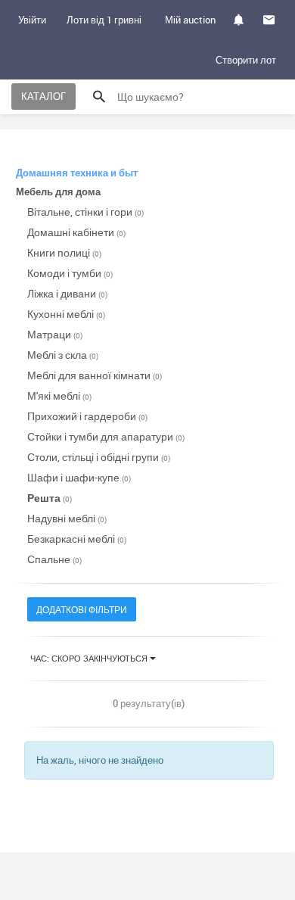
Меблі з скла (62, 354)
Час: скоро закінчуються (90, 658)
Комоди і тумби (70, 273)
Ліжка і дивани (67, 293)
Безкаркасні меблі (76, 538)
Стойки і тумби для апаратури (106, 436)
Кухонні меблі (66, 314)
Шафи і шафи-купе (79, 477)
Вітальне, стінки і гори (85, 211)
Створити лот (246, 60)
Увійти (32, 19)
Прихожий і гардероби (87, 416)
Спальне (54, 559)
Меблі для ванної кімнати (94, 375)
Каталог (43, 96)
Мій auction (190, 19)
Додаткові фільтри (81, 609)
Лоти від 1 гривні (104, 19)
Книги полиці (64, 252)
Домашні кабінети (76, 232)
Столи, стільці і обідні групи (98, 457)
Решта (49, 497)
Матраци (54, 334)
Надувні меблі (67, 518)
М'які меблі (59, 395)
